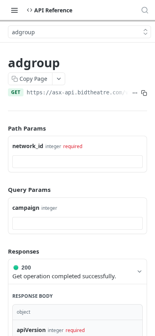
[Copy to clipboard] (144, 93)
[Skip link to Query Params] (2, 190)
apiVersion (31, 330)
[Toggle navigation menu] (14, 10)
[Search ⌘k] (144, 10)
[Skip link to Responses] (2, 251)
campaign (25, 207)
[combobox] (77, 161)
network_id (27, 146)
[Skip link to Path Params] (2, 128)
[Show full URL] (135, 93)
